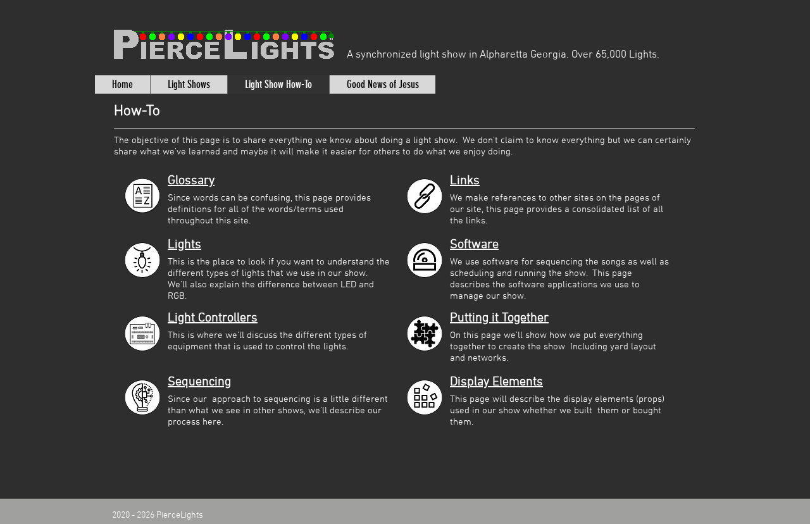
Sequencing (199, 382)
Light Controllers (213, 318)
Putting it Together (499, 318)
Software (474, 245)
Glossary (191, 181)
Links (465, 181)
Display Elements (496, 382)
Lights (184, 245)
